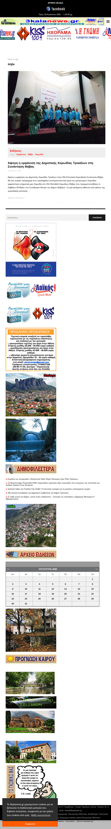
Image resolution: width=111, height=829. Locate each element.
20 (65, 594)
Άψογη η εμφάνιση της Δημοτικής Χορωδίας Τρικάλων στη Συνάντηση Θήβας (50, 164)
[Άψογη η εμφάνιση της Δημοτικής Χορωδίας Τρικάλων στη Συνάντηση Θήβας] (52, 107)
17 (26, 594)
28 (79, 599)
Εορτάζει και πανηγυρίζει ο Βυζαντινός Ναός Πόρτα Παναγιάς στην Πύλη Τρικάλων (43, 479)
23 (13, 599)
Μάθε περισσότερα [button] (40, 815)
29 (92, 599)
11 (39, 589)
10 (26, 589)
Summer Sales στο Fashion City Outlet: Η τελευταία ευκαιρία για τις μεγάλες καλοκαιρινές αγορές (49, 489)
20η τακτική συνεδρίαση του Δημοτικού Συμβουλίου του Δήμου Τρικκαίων (38, 493)
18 (39, 594)
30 (13, 604)
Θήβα (30, 154)
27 (65, 599)
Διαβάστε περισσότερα (16, 198)
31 (26, 604)
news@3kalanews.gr (73, 810)
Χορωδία (39, 154)
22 (92, 594)
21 (79, 594)
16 (13, 594)
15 (92, 589)
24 (26, 599)
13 (65, 589)
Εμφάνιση (21, 154)
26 (53, 599)
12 (53, 589)
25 (39, 599)
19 (53, 594)
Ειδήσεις (15, 150)
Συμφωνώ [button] (30, 824)
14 (79, 589)
